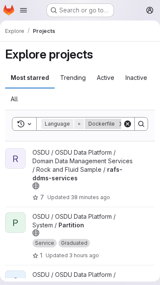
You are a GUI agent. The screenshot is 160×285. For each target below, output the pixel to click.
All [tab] (14, 99)
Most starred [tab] (30, 77)
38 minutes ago (90, 197)
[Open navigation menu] (23, 10)
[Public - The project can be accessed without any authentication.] (35, 185)
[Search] (141, 124)
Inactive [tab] (136, 77)
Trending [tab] (73, 77)
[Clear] (127, 124)
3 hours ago (84, 255)
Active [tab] (105, 77)
